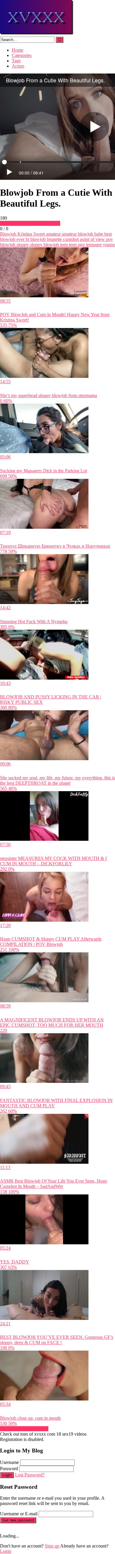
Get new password (18, 1520)
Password (9, 1468)
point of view (92, 239)
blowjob (37, 239)
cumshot (70, 239)
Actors (18, 65)
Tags (16, 60)
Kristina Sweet (30, 233)
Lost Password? (30, 1474)
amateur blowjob (77, 233)
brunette (54, 239)
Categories (22, 55)
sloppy (22, 244)
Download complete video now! (30, 223)
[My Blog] (37, 33)
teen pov (76, 244)
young (108, 244)
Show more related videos (24, 1428)
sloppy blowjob (44, 244)
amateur (53, 233)
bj (26, 239)
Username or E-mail (18, 1513)
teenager (93, 244)
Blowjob (8, 233)
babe (98, 233)
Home (17, 50)
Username (9, 1462)
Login (7, 1475)
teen (63, 244)
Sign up (52, 1545)
